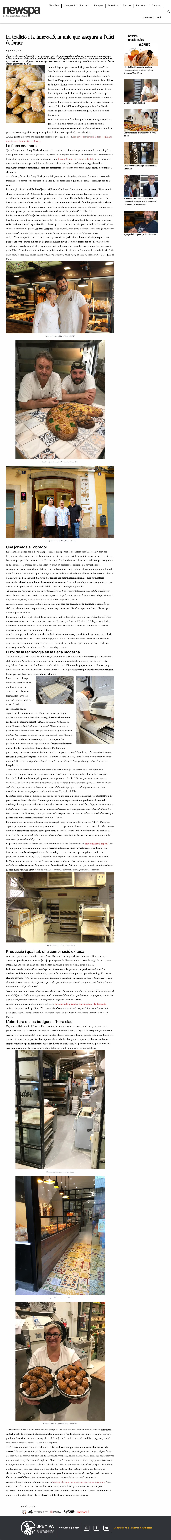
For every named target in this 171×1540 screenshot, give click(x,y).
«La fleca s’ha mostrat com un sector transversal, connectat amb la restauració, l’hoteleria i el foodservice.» (140, 202)
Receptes (98, 5)
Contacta (156, 5)
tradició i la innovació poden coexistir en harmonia (78, 1481)
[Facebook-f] (96, 1528)
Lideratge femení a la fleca (134, 103)
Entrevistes (113, 5)
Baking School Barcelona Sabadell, (76, 159)
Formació (84, 5)
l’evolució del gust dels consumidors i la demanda (80, 1004)
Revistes (127, 5)
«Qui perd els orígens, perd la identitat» (140, 234)
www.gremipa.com (69, 1528)
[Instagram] (86, 1528)
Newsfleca (54, 5)
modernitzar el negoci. (96, 843)
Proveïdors (141, 5)
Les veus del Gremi (151, 17)
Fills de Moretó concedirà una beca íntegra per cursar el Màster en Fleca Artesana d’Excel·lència (138, 70)
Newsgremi (69, 5)
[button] (168, 11)
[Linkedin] (106, 1528)
